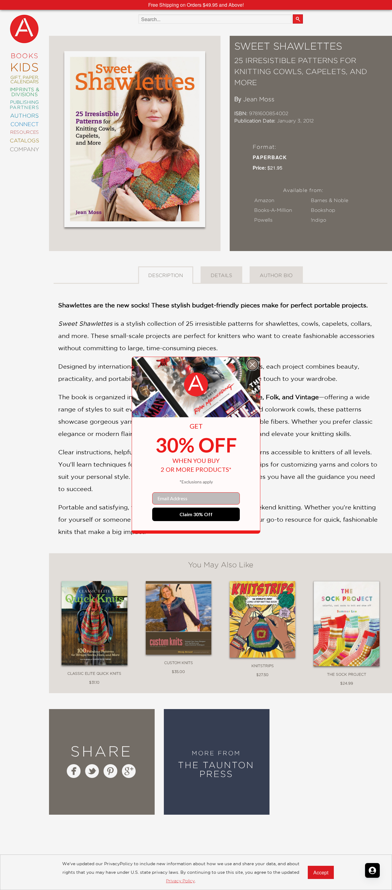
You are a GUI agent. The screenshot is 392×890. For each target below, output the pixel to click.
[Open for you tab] (372, 870)
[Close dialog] (252, 364)
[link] (196, 384)
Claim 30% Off (196, 514)
